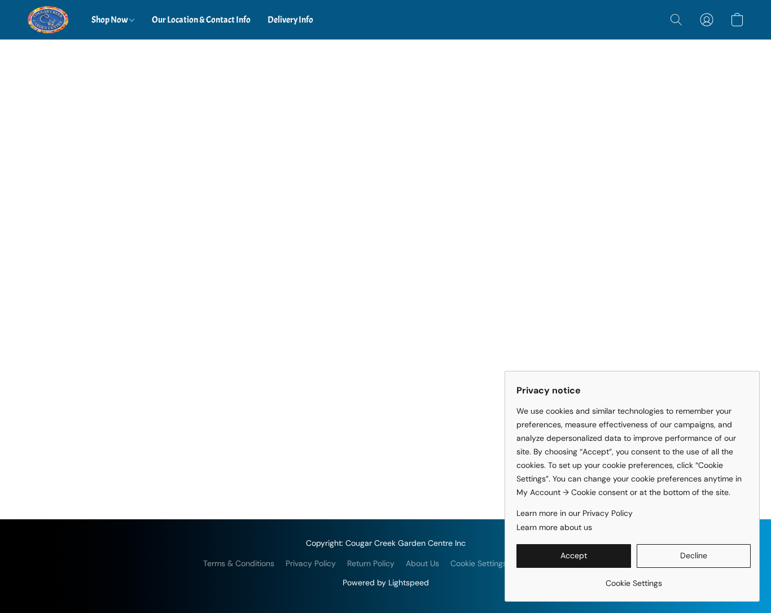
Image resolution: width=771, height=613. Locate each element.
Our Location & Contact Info (201, 19)
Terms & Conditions (238, 563)
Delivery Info (290, 19)
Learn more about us (554, 527)
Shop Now (110, 19)
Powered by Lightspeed (386, 582)
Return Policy (371, 563)
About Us (422, 563)
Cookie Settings (478, 563)
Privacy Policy (311, 563)
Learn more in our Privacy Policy (574, 513)
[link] (633, 579)
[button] (48, 20)
